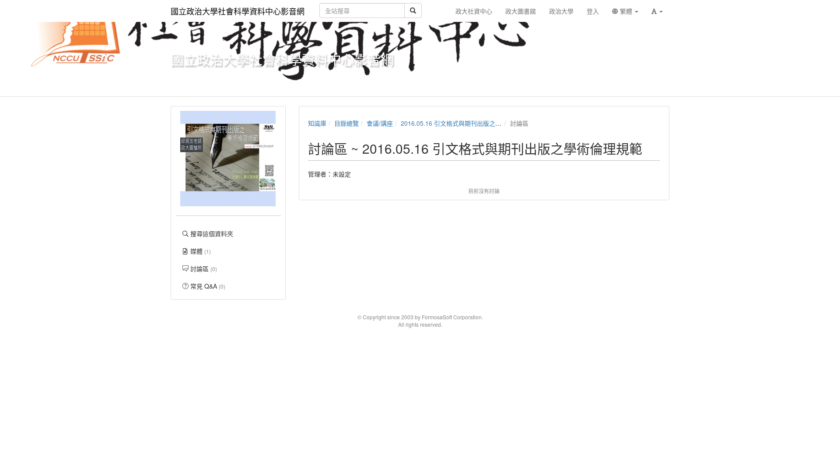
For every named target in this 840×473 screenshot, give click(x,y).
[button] (657, 11)
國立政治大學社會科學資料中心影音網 (237, 11)
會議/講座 (380, 123)
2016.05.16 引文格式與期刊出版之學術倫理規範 (466, 123)
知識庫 (317, 123)
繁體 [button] (626, 11)
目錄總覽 (346, 123)
